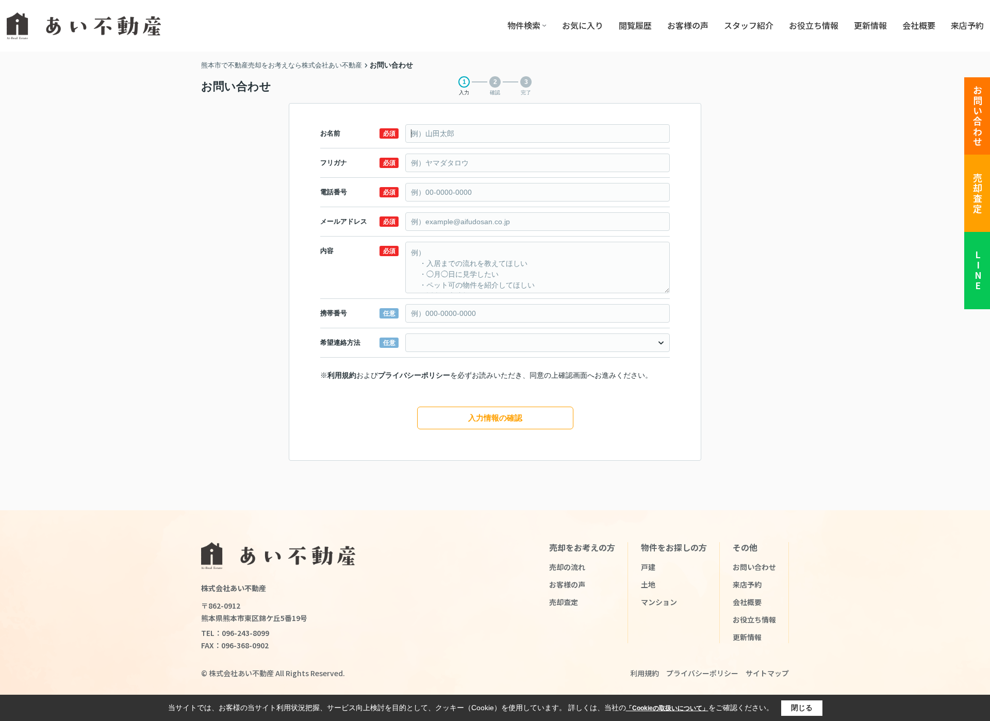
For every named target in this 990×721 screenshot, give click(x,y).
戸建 (648, 567)
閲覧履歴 (635, 25)
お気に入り (582, 25)
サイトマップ (767, 673)
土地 (648, 584)
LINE (977, 271)
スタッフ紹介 (748, 25)
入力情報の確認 (495, 417)
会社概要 (918, 25)
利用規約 (341, 375)
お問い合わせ (977, 116)
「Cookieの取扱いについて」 (667, 708)
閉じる (802, 707)
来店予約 (967, 25)
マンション (659, 602)
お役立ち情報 (813, 25)
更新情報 (870, 25)
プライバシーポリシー (414, 375)
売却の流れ (567, 567)
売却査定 (977, 193)
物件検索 (523, 25)
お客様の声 (687, 25)
